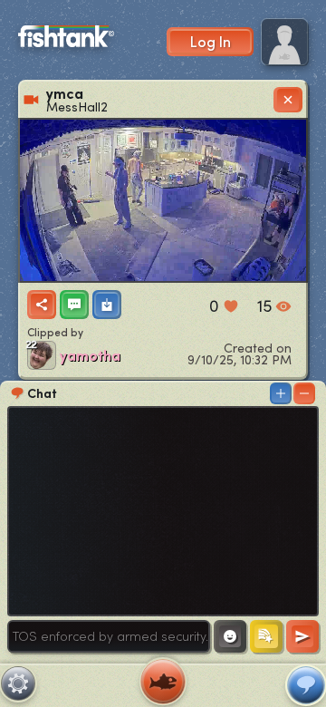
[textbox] (108, 636)
